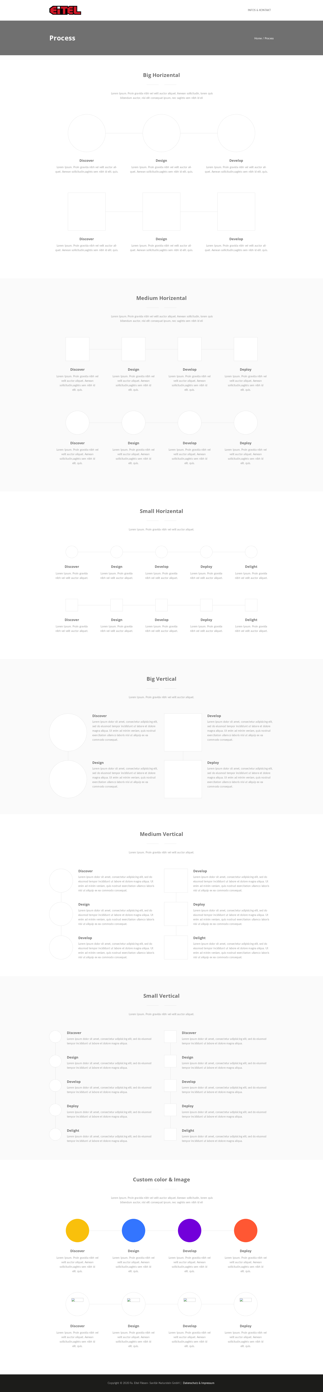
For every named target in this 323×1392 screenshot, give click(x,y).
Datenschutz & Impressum (198, 1383)
